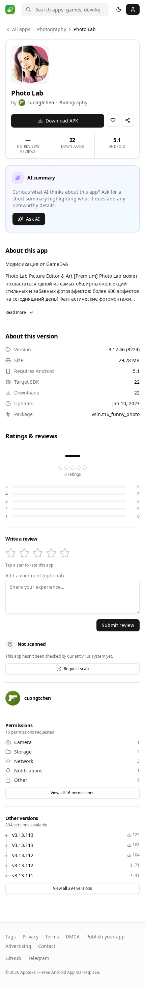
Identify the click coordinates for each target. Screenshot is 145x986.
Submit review (118, 625)
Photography (51, 29)
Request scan (76, 669)
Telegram (38, 958)
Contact (46, 946)
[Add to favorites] (113, 120)
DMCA (73, 936)
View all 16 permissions (72, 793)
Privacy (30, 936)
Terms (52, 936)
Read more (15, 312)
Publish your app (105, 936)
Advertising (18, 946)
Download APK (62, 120)
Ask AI (33, 219)
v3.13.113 (22, 835)
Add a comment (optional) (34, 575)
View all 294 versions (72, 888)
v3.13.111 (22, 875)
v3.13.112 (22, 855)
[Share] (128, 120)
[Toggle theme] (119, 9)
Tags (10, 936)
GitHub (13, 958)
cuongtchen (40, 102)
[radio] (11, 553)
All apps (21, 29)
